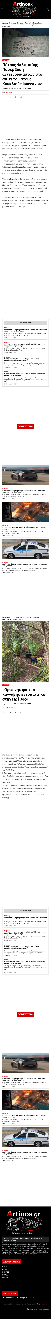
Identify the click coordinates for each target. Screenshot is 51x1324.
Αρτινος (9, 92)
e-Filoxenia (43, 1304)
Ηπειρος (6, 60)
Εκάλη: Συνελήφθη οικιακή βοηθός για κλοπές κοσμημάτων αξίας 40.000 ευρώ (21, 359)
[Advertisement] (25, 116)
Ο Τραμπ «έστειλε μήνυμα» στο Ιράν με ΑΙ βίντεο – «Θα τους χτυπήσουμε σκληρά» (24, 345)
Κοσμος (7, 342)
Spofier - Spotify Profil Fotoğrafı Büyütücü (18, 1320)
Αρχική (5, 23)
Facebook (10, 1298)
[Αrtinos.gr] (25, 9)
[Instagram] (17, 1298)
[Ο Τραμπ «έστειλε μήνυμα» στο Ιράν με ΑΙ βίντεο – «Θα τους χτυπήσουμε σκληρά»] (25, 512)
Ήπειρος (12, 23)
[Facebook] (4, 97)
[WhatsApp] (21, 97)
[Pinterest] (15, 97)
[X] (10, 97)
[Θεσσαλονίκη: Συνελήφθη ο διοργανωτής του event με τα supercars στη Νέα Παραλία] (25, 475)
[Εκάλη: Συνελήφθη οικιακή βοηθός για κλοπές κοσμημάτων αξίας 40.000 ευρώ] (25, 549)
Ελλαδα (7, 327)
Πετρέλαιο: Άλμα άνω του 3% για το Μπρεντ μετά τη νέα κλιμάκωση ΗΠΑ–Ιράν (24, 374)
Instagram (23, 1298)
